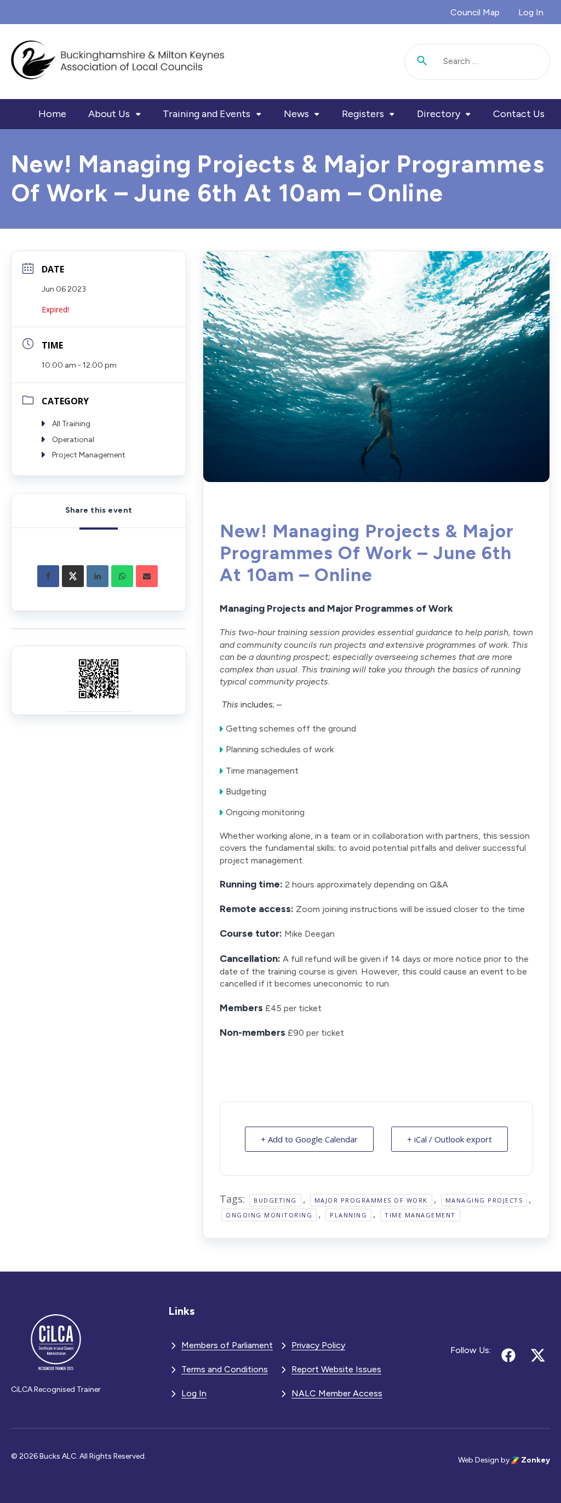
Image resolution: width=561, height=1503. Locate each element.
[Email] (147, 576)
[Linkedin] (97, 576)
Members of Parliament (227, 1345)
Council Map (475, 12)
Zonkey (534, 1460)
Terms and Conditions (224, 1369)
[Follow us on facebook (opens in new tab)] (508, 1355)
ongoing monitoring (269, 1215)
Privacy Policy (318, 1345)
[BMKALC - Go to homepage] (118, 61)
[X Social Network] (73, 576)
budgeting (275, 1200)
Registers (363, 114)
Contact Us (519, 114)
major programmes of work (371, 1200)
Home (52, 114)
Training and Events (206, 114)
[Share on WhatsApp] (122, 576)
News (296, 114)
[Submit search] (422, 62)
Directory (438, 114)
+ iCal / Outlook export (449, 1139)
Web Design (478, 1460)
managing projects (484, 1200)
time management (420, 1215)
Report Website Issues (336, 1369)
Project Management (88, 455)
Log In (530, 12)
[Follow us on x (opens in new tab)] (538, 1355)
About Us (109, 114)
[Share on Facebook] (48, 576)
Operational (73, 439)
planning (348, 1215)
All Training (71, 423)
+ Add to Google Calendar (309, 1139)
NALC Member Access (336, 1393)
